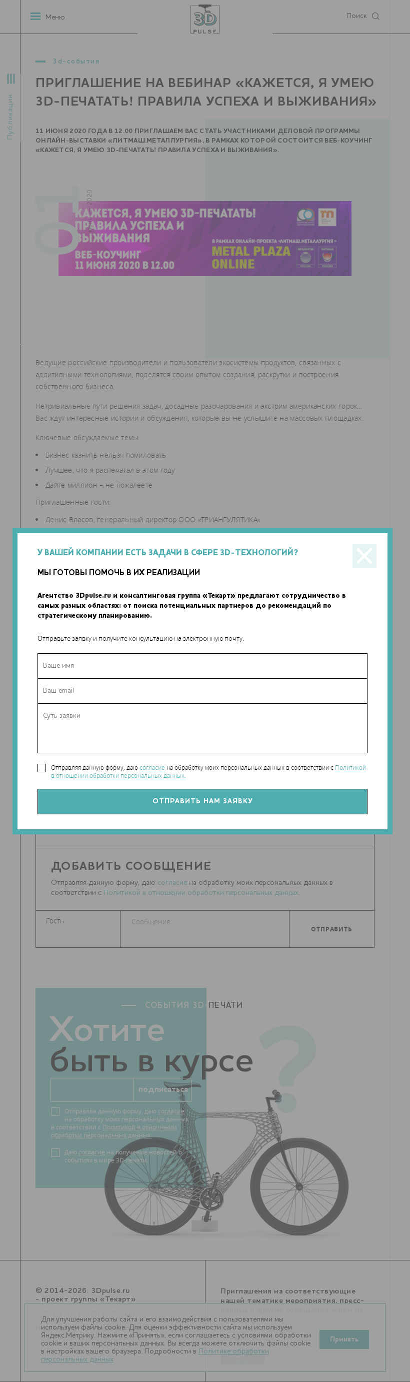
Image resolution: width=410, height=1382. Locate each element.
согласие (152, 767)
